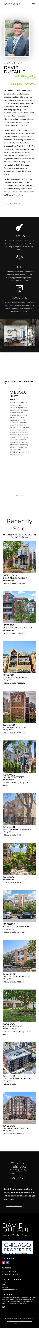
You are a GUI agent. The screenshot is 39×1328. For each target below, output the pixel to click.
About (4, 1285)
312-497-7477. (5, 1303)
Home (4, 1282)
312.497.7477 (6, 1268)
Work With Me (14, 204)
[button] (15, 443)
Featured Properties (9, 1290)
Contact (5, 1287)
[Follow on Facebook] (7, 1262)
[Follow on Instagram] (3, 1262)
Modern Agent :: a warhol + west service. (20, 1321)
